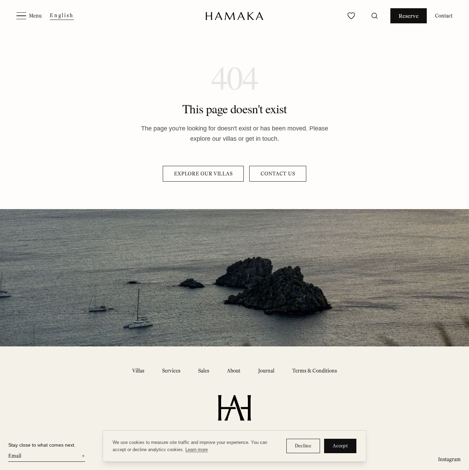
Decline (303, 446)
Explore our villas (203, 174)
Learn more (196, 449)
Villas (138, 370)
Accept (340, 446)
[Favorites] (351, 15)
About (233, 370)
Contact (444, 16)
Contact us (278, 174)
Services (171, 370)
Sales (203, 370)
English (62, 15)
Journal (266, 370)
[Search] (374, 15)
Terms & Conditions (314, 370)
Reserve (409, 15)
